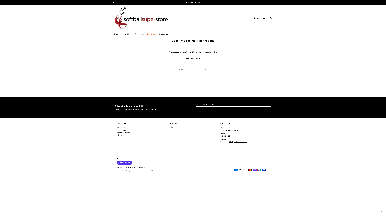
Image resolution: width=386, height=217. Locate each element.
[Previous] (154, 2)
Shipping (119, 135)
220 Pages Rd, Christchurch (238, 142)
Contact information (152, 171)
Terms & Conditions (123, 133)
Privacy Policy (121, 130)
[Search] (254, 18)
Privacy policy (130, 171)
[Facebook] (113, 3)
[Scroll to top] (381, 211)
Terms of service (140, 171)
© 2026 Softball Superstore (126, 167)
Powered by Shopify (143, 167)
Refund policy (120, 171)
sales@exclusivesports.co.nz (229, 130)
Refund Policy (121, 128)
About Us (172, 128)
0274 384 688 (225, 136)
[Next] (231, 2)
